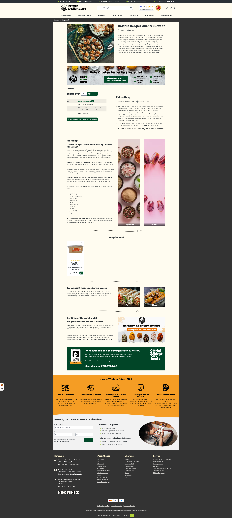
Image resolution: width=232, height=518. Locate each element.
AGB (98, 461)
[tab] (70, 88)
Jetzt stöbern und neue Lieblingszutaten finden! (116, 79)
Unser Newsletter (158, 470)
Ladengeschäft (129, 464)
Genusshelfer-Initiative (132, 461)
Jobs (126, 477)
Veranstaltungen (130, 466)
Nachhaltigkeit (129, 470)
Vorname (57, 432)
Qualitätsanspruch (130, 468)
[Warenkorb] (175, 8)
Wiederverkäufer (158, 461)
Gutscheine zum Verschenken (162, 468)
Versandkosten (112, 510)
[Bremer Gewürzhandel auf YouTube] (77, 492)
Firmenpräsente (158, 464)
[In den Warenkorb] (92, 101)
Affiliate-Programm (158, 473)
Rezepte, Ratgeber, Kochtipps (162, 459)
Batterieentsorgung (102, 473)
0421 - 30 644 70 (65, 462)
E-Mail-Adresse (59, 424)
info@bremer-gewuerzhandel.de (69, 472)
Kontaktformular (76, 474)
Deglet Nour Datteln (84, 101)
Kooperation (128, 475)
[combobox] (113, 8)
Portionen (93, 94)
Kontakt (99, 475)
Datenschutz (100, 464)
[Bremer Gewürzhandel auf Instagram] (64, 492)
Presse (127, 473)
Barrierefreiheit (101, 466)
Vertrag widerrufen (102, 477)
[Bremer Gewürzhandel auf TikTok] (69, 492)
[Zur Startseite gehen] (73, 7)
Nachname (78, 432)
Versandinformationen (103, 470)
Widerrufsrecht (101, 468)
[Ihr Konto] (171, 8)
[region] (90, 43)
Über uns (127, 459)
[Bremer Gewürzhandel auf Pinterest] (73, 492)
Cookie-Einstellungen (103, 482)
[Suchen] (131, 8)
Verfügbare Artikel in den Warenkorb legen (83, 119)
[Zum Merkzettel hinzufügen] (82, 243)
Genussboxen (157, 466)
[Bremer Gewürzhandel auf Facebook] (60, 492)
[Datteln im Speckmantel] (90, 43)
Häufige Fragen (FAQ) (103, 479)
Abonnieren (88, 440)
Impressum (100, 459)
